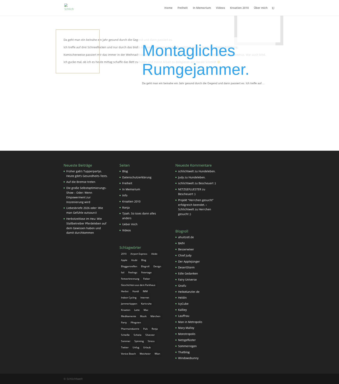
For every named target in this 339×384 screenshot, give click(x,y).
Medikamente (128, 316)
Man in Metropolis (190, 322)
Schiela (137, 335)
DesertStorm (186, 267)
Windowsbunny (188, 358)
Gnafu (182, 285)
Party (124, 322)
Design (157, 266)
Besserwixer (186, 249)
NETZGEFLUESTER (189, 189)
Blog (125, 171)
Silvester (150, 335)
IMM (145, 291)
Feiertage (146, 272)
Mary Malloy (186, 328)
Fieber (146, 278)
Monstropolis (186, 334)
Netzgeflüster (187, 340)
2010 (124, 253)
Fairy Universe (187, 279)
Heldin (182, 297)
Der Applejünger (189, 261)
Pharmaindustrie (130, 328)
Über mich (261, 8)
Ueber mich (130, 224)
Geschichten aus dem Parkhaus (138, 285)
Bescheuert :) (207, 183)
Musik (143, 316)
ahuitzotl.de (186, 237)
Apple (124, 260)
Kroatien (125, 310)
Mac (146, 310)
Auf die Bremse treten (80, 182)
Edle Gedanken (188, 273)
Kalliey (182, 310)
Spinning (139, 341)
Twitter (125, 347)
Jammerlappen (129, 303)
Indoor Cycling (129, 297)
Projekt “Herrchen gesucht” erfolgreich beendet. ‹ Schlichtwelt (195, 204)
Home (168, 8)
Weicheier (145, 353)
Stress (151, 341)
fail (122, 272)
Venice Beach (128, 353)
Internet (144, 297)
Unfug (136, 347)
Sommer (125, 341)
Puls (145, 328)
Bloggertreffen (129, 266)
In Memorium (202, 8)
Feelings (132, 272)
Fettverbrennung (130, 278)
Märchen (155, 316)
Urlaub (147, 347)
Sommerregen (187, 346)
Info (124, 195)
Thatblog (184, 352)
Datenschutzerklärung (136, 177)
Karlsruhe (146, 303)
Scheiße (125, 335)
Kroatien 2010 (239, 8)
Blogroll (145, 266)
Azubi (134, 260)
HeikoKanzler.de (189, 292)
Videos (220, 8)
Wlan (157, 353)
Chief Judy (184, 255)
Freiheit (183, 8)
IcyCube (183, 304)
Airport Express (138, 253)
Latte (137, 310)
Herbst (124, 291)
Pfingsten (136, 322)
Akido (154, 253)
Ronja (126, 207)
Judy (181, 177)
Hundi (135, 291)
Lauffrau (183, 316)
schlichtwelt (186, 171)
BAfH (181, 243)
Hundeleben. (207, 171)
